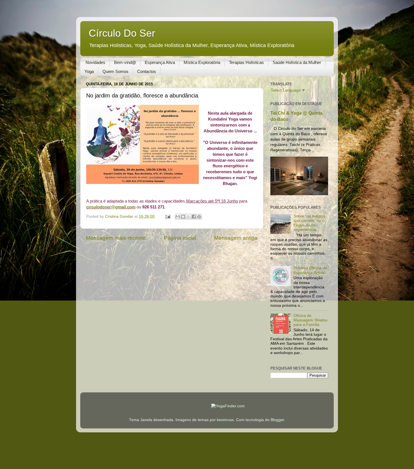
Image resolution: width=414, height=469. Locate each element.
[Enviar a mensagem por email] (178, 216)
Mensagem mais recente (116, 238)
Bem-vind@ (125, 62)
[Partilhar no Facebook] (194, 216)
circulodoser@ (110, 207)
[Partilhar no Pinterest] (199, 216)
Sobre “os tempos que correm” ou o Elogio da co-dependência (309, 223)
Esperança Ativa (160, 62)
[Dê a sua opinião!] (183, 216)
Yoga (89, 71)
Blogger (277, 420)
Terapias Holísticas (246, 62)
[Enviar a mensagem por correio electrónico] (167, 216)
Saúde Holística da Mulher (297, 62)
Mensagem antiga (236, 238)
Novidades (95, 62)
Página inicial (180, 238)
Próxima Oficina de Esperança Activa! (310, 270)
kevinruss (225, 420)
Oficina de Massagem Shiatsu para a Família (310, 320)
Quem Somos (115, 71)
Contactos (146, 71)
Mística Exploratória (202, 62)
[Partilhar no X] (188, 216)
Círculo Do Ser (122, 33)
